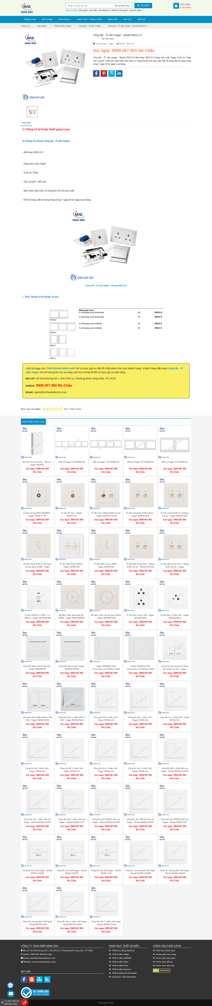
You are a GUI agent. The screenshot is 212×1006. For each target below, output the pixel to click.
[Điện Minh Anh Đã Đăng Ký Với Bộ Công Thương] (62, 991)
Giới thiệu (47, 19)
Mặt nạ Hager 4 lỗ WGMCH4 (106, 462)
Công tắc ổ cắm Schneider (123, 977)
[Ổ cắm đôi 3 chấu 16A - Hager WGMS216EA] (140, 595)
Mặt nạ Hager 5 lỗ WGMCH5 (72, 462)
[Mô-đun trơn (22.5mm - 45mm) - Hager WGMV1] (37, 442)
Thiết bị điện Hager (120, 954)
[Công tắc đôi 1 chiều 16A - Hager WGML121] (71, 749)
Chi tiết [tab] (26, 123)
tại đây (55, 297)
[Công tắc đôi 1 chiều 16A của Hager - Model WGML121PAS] (37, 800)
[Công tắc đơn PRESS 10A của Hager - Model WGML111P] (174, 800)
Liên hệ (141, 19)
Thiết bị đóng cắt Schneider (124, 973)
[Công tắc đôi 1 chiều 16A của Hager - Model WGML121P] (71, 800)
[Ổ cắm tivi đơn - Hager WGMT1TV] (71, 493)
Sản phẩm (63, 19)
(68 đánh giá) (108, 38)
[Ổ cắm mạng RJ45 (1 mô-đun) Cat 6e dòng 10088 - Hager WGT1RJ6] (37, 544)
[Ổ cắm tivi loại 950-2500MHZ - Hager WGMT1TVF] (37, 493)
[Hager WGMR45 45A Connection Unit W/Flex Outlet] (106, 646)
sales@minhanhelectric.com (42, 958)
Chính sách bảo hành (165, 958)
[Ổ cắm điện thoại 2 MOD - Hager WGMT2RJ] (71, 544)
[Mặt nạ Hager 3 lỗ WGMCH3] (140, 442)
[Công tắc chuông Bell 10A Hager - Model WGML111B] (37, 902)
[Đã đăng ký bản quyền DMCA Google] (161, 970)
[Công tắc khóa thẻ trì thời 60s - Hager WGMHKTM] (37, 646)
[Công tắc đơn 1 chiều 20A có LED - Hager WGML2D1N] (71, 698)
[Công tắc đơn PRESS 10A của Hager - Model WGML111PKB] (106, 800)
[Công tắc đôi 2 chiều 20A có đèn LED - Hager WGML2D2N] (37, 698)
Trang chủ (30, 19)
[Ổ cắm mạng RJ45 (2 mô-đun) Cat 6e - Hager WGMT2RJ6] (174, 493)
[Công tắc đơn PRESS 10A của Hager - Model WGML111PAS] (140, 800)
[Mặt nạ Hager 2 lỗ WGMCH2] (174, 442)
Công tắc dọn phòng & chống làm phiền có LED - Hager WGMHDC (174, 669)
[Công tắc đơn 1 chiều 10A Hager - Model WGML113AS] (106, 902)
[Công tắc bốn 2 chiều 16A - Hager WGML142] (106, 698)
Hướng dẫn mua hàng (165, 954)
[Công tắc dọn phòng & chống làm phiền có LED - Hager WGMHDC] (174, 646)
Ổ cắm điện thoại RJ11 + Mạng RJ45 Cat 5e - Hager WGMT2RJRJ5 (175, 567)
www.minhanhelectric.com (44, 962)
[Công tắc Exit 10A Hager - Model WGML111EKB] (37, 851)
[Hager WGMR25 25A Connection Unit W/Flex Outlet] (140, 646)
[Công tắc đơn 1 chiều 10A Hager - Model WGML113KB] (71, 902)
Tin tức (127, 19)
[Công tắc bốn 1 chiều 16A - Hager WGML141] (140, 698)
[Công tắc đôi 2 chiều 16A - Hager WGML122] (37, 749)
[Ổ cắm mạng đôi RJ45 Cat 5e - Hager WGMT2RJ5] (140, 493)
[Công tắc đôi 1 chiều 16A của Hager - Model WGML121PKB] (174, 749)
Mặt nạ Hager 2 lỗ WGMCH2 (175, 462)
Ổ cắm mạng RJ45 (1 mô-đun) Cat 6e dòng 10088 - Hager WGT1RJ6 (37, 567)
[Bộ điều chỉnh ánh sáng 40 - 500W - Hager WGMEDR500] (71, 595)
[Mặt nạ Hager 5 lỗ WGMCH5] (71, 442)
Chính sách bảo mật (164, 965)
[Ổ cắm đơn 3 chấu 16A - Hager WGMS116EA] (174, 595)
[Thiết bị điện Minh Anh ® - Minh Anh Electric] (43, 8)
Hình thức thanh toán (89, 19)
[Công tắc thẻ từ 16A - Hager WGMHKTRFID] (71, 646)
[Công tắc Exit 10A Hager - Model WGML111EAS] (71, 851)
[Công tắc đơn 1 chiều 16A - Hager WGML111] (140, 749)
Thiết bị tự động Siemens (123, 950)
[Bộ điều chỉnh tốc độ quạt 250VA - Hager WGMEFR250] (106, 595)
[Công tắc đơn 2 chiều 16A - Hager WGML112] (106, 749)
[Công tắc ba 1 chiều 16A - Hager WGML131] (174, 698)
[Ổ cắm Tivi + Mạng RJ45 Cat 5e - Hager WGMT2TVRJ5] (106, 493)
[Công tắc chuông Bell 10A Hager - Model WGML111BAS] (174, 851)
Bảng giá (112, 19)
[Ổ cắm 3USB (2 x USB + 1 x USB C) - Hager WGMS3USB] (37, 595)
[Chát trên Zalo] (10, 985)
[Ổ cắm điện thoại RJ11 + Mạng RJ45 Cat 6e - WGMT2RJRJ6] (140, 544)
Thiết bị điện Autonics (121, 969)
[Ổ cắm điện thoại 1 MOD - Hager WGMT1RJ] (106, 544)
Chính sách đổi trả (163, 962)
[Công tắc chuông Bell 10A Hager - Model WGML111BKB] (140, 851)
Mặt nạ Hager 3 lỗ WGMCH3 (140, 462)
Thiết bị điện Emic (119, 965)
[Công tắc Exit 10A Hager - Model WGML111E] (106, 851)
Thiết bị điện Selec (120, 962)
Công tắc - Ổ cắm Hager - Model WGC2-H (106, 285)
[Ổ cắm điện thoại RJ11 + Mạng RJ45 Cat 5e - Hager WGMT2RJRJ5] (174, 544)
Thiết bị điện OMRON (121, 958)
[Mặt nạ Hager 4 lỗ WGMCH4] (106, 442)
